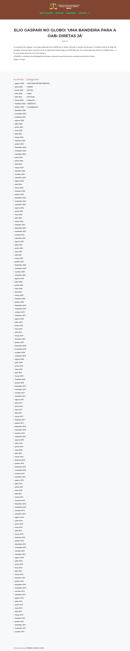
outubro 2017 (20, 393)
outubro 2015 (20, 473)
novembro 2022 (20, 201)
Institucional (46, 13)
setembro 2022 (20, 204)
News (29, 93)
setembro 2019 (20, 315)
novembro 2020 (20, 268)
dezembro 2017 (20, 386)
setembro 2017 (20, 396)
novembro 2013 (20, 547)
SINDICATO (31, 104)
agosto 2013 (19, 558)
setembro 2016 (20, 436)
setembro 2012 (20, 594)
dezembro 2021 (20, 228)
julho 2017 (18, 403)
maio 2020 (18, 289)
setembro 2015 (20, 477)
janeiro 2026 (19, 107)
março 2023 (19, 188)
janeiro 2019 (19, 342)
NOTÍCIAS (31, 97)
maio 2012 (18, 608)
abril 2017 (18, 413)
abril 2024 (18, 164)
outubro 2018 (20, 352)
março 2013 (19, 574)
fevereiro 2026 (20, 104)
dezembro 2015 (20, 467)
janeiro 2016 (19, 463)
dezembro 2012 (20, 584)
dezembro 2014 (20, 504)
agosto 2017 (19, 400)
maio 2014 (18, 527)
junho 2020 (19, 285)
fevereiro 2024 (20, 171)
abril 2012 (18, 611)
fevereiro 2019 (20, 339)
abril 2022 (18, 218)
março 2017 (19, 416)
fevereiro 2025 (20, 141)
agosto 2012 (19, 598)
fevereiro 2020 (20, 299)
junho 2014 (19, 524)
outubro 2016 (20, 433)
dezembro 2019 (20, 305)
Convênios (71, 13)
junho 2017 (19, 406)
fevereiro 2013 (20, 578)
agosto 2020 (19, 278)
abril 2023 (18, 184)
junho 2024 (19, 161)
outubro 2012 (20, 591)
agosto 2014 (19, 517)
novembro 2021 (20, 231)
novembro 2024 (20, 151)
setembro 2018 (20, 356)
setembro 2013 (20, 554)
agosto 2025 (19, 120)
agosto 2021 (19, 241)
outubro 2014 (20, 510)
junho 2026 (19, 90)
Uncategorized (32, 107)
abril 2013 (18, 571)
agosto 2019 (19, 319)
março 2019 (19, 336)
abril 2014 (18, 531)
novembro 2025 (20, 114)
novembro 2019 (20, 309)
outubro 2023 (20, 174)
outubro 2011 (20, 632)
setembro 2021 (20, 238)
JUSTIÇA (30, 90)
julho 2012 (18, 601)
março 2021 (19, 258)
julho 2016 (18, 443)
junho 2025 (19, 127)
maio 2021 (18, 252)
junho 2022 (19, 211)
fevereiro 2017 (20, 420)
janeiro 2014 (19, 541)
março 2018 (19, 376)
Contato (82, 13)
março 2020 (19, 295)
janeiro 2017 (19, 423)
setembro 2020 (20, 275)
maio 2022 (18, 214)
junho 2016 (19, 447)
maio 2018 (18, 369)
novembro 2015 (20, 470)
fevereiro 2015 (20, 500)
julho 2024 (18, 157)
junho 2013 (19, 564)
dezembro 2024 (20, 147)
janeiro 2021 (19, 262)
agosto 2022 (19, 208)
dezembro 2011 (20, 625)
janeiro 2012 (19, 621)
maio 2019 (18, 329)
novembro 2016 (20, 430)
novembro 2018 (20, 349)
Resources (31, 100)
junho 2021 (19, 248)
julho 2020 (18, 282)
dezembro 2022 (20, 198)
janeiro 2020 (19, 302)
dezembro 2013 (20, 544)
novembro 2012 (20, 588)
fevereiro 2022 (20, 225)
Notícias (59, 13)
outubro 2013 (20, 551)
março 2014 (19, 534)
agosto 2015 (19, 480)
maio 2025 (18, 130)
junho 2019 (19, 325)
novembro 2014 (20, 507)
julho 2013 (18, 561)
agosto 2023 (19, 181)
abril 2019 (18, 332)
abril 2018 (18, 373)
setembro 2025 (20, 117)
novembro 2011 (20, 628)
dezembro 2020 (20, 265)
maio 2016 (18, 450)
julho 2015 (18, 484)
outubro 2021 (20, 235)
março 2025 (19, 137)
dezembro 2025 (20, 110)
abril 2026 (18, 97)
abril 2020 (18, 292)
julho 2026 (18, 87)
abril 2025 (18, 134)
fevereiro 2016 (20, 460)
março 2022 (19, 221)
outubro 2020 (20, 272)
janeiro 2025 (19, 144)
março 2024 (19, 167)
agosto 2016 (19, 440)
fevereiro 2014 (20, 537)
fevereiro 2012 (20, 618)
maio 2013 (18, 568)
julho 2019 (18, 322)
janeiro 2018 (19, 383)
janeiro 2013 (19, 581)
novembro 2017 (20, 389)
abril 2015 (18, 494)
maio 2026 (18, 93)
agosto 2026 (19, 83)
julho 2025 (18, 124)
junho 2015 (19, 487)
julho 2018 (18, 362)
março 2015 (19, 497)
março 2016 (19, 457)
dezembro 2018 (20, 346)
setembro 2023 (20, 178)
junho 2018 (19, 366)
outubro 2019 (20, 312)
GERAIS (30, 87)
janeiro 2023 (19, 194)
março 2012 (19, 615)
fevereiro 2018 (20, 379)
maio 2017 (18, 410)
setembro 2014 (20, 514)
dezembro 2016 (20, 426)
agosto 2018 (19, 359)
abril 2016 (18, 453)
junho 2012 (19, 605)
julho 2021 (18, 245)
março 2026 (19, 100)
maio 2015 (18, 490)
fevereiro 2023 (20, 191)
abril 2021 (18, 255)
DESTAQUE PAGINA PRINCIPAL (38, 83)
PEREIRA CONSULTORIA (35, 648)
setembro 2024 (20, 154)
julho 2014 (18, 521)
